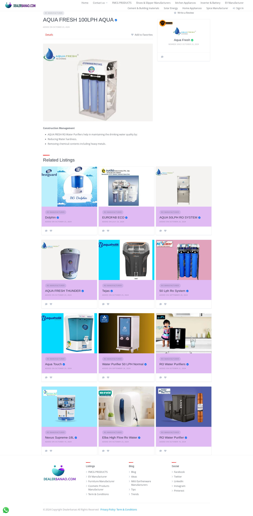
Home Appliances (192, 8)
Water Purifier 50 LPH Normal (122, 364)
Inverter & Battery (210, 2)
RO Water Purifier (171, 437)
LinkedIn (178, 481)
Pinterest (179, 490)
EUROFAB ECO (113, 217)
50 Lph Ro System (172, 290)
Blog (133, 472)
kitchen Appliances (185, 2)
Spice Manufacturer (217, 8)
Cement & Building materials (143, 8)
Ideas (134, 476)
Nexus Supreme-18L (59, 437)
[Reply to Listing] (46, 231)
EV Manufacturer (234, 2)
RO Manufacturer (54, 13)
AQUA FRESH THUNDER (63, 290)
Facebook (179, 472)
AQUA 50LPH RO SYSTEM (178, 217)
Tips (133, 489)
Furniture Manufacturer (101, 481)
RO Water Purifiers (172, 364)
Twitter (178, 476)
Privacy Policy (107, 509)
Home (85, 2)
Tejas (106, 290)
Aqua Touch (53, 364)
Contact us (99, 2)
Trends (135, 494)
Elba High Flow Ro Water (119, 437)
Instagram (179, 486)
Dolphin (50, 217)
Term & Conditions (98, 494)
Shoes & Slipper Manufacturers (153, 2)
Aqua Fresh (182, 40)
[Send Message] (162, 57)
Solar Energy (171, 8)
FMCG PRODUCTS (121, 2)
